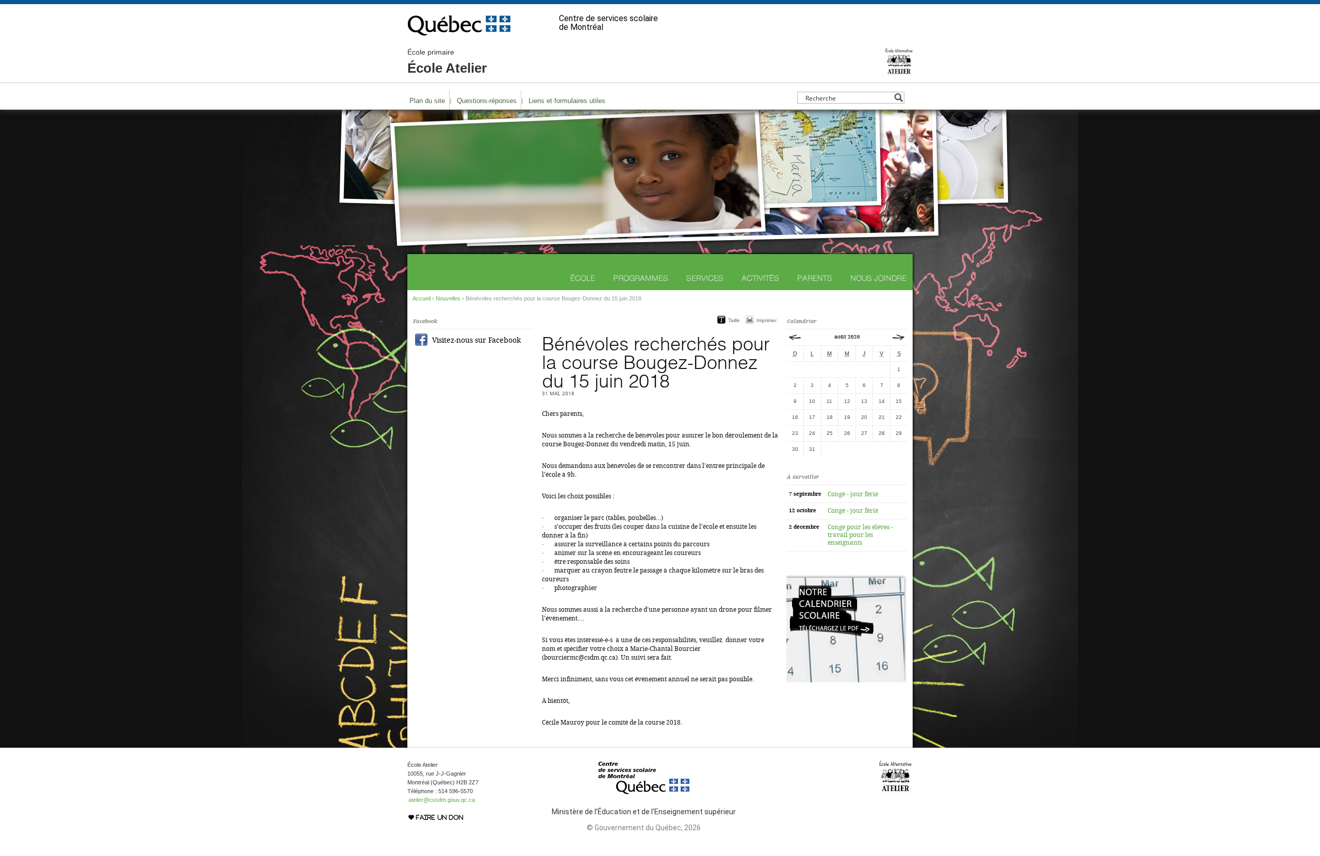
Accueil (421, 298)
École (582, 278)
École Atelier (447, 62)
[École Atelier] (899, 71)
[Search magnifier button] (898, 97)
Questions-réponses (487, 101)
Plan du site (427, 101)
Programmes (640, 278)
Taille (734, 320)
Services (704, 278)
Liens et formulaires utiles (567, 101)
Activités (760, 278)
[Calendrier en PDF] (846, 680)
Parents (814, 278)
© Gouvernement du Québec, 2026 (644, 828)
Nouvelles (448, 298)
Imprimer (766, 320)
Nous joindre (878, 278)
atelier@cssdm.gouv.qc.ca (441, 800)
